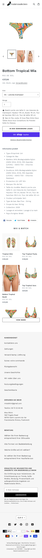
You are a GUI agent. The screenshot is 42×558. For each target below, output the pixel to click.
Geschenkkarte (10, 390)
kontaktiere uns (11, 343)
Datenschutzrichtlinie (13, 545)
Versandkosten (21, 83)
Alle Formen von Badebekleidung (18, 444)
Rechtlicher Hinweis (28, 543)
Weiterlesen (15, 503)
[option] (11, 54)
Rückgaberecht (10, 367)
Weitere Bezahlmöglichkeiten (21, 140)
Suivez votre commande (14, 361)
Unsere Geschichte (12, 372)
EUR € (20, 518)
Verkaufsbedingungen (14, 543)
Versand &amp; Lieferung (14, 355)
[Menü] (3, 4)
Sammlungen (21, 547)
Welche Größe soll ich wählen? (17, 450)
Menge (4, 100)
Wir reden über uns (12, 378)
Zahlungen (8, 349)
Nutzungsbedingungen (13, 384)
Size (3, 90)
